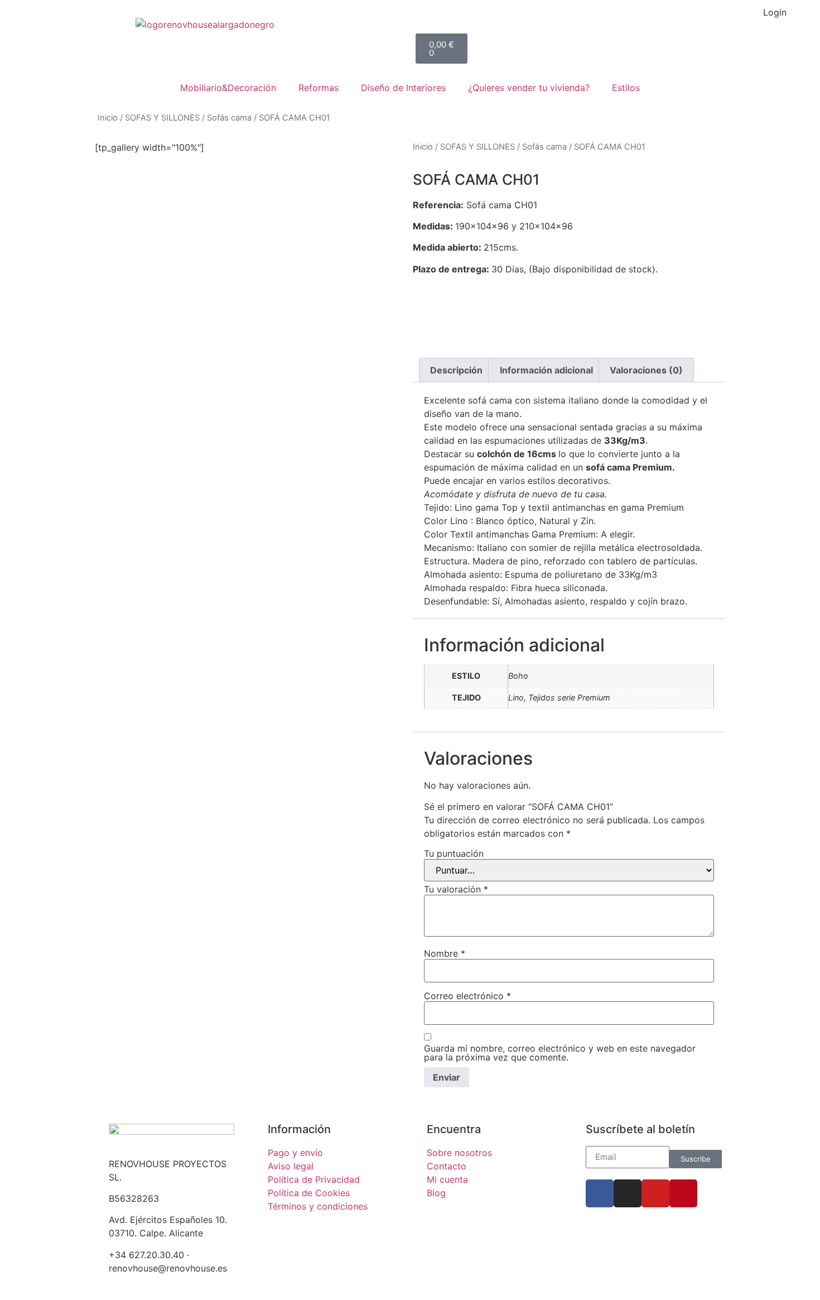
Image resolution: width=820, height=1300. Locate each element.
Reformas (318, 87)
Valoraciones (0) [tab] (646, 370)
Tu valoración (456, 889)
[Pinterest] (683, 1193)
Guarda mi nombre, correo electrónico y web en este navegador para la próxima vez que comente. (560, 1053)
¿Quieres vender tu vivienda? (529, 87)
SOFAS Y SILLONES (162, 118)
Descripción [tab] (456, 370)
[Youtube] (655, 1193)
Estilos (626, 87)
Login (775, 12)
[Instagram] (627, 1193)
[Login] (800, 19)
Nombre (444, 953)
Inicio (108, 118)
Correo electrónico (467, 995)
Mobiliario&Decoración (228, 87)
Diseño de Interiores (403, 87)
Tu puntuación (454, 853)
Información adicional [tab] (546, 370)
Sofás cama (229, 118)
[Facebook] (600, 1193)
